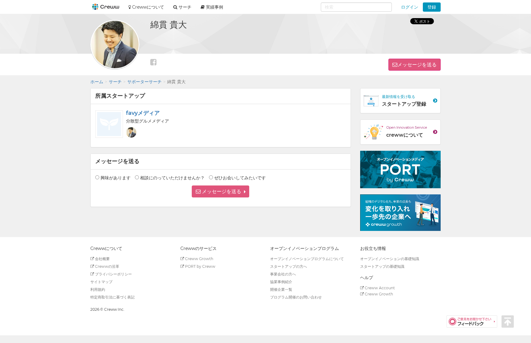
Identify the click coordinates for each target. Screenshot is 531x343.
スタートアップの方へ (288, 266)
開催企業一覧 (281, 289)
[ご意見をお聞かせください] (474, 321)
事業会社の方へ (283, 274)
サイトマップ (101, 281)
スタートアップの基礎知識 (382, 266)
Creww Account (379, 288)
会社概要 (102, 258)
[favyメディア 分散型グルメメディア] (109, 124)
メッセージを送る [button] (417, 65)
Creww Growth (198, 258)
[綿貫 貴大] (131, 132)
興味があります (115, 178)
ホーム (96, 81)
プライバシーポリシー (113, 274)
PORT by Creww (199, 266)
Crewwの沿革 (106, 266)
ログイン (409, 7)
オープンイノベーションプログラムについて (307, 258)
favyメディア (143, 113)
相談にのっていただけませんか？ (172, 178)
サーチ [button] (184, 7)
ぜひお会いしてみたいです (240, 178)
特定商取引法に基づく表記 (112, 297)
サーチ (115, 81)
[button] (220, 191)
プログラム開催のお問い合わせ (296, 297)
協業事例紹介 (281, 281)
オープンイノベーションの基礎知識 (389, 258)
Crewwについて (147, 7)
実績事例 (214, 7)
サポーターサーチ (144, 81)
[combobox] (356, 7)
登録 (431, 7)
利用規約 (97, 289)
